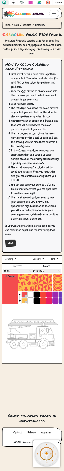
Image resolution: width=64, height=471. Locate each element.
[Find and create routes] (39, 2)
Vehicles (27, 25)
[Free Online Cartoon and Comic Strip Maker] (13, 2)
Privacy (32, 432)
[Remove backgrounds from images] (48, 2)
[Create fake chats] (4, 2)
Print (52, 259)
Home (7, 25)
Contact (17, 432)
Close (10, 243)
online (29, 13)
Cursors (37, 259)
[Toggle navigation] (54, 13)
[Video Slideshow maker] (30, 2)
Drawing (9, 259)
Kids (16, 25)
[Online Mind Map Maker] (21, 2)
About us (46, 432)
